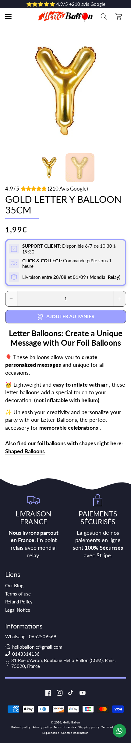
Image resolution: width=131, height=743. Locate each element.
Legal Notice (17, 610)
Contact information (75, 732)
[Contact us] (119, 731)
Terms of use (18, 593)
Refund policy (21, 727)
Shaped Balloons (25, 451)
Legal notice (50, 732)
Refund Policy (19, 601)
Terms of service (65, 727)
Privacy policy (42, 727)
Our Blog (14, 585)
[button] (8, 16)
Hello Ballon (71, 722)
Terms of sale (110, 727)
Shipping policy (89, 727)
